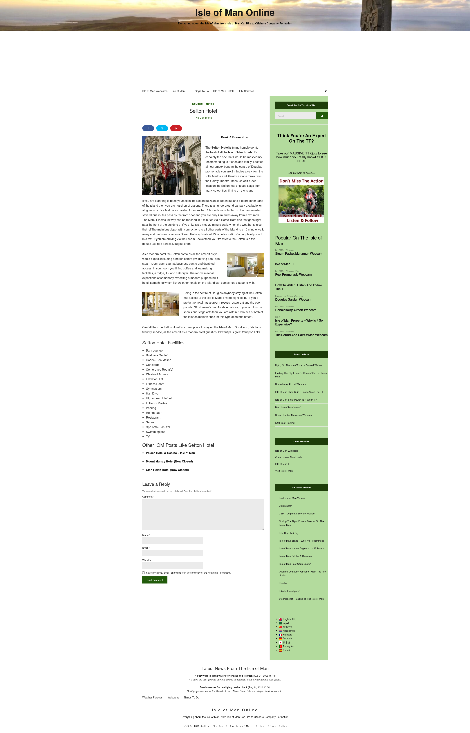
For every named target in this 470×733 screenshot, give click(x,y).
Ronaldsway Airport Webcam (295, 309)
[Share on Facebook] (148, 128)
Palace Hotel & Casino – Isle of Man (170, 453)
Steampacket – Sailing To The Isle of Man (301, 598)
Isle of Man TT (180, 91)
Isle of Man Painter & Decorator (295, 556)
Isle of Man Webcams (154, 91)
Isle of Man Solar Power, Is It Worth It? (296, 399)
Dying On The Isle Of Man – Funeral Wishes (298, 365)
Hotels (210, 103)
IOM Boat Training (284, 422)
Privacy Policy (277, 726)
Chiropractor (285, 505)
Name (146, 535)
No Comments (204, 117)
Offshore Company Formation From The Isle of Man (302, 573)
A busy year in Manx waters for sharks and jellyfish (224, 675)
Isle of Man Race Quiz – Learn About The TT (299, 392)
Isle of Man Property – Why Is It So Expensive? (299, 322)
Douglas (197, 103)
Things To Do (201, 91)
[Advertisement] (235, 58)
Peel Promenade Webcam (293, 274)
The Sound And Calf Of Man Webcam (301, 334)
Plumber (283, 583)
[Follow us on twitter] (325, 91)
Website (146, 560)
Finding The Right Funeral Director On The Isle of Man (301, 374)
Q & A (277, 317)
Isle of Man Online (235, 12)
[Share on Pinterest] (176, 128)
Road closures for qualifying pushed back (223, 687)
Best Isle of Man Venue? (288, 407)
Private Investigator (289, 591)
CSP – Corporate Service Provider (297, 513)
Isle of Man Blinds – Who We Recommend (301, 540)
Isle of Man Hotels (223, 91)
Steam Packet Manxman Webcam (298, 253)
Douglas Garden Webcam (293, 299)
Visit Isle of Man (284, 470)
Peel (297, 271)
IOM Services (246, 91)
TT (276, 260)
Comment (148, 496)
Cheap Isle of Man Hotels (288, 457)
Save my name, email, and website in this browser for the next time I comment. (188, 572)
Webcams (173, 697)
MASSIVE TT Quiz (303, 153)
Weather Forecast (152, 697)
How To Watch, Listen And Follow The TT (298, 287)
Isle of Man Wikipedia (286, 450)
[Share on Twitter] (162, 128)
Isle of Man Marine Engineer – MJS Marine (301, 548)
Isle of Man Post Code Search (295, 563)
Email (146, 547)
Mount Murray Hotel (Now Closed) (169, 461)
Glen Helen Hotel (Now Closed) (167, 470)
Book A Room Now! (235, 137)
